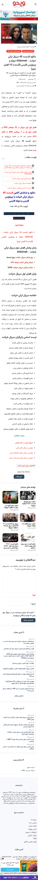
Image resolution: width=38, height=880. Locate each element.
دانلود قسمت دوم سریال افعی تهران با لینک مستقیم (28, 546)
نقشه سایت (32, 826)
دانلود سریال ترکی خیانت (26, 466)
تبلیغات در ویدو (31, 832)
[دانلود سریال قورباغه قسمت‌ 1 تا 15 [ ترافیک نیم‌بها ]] (28, 495)
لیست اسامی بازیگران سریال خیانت (19, 188)
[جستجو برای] (3, 5)
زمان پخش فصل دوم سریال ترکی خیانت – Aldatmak (18, 173)
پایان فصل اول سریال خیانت (21, 178)
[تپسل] (1, 874)
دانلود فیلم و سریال (23, 47)
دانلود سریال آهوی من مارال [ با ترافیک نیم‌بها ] (11, 507)
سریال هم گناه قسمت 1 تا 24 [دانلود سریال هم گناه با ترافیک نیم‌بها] (10, 526)
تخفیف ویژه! (10, 870)
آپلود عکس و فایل (30, 842)
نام (33, 595)
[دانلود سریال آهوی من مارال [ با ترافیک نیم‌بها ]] (10, 497)
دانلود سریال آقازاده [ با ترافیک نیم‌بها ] (28, 525)
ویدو (32, 47)
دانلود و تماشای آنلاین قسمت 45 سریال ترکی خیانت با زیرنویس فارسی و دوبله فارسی (18, 167)
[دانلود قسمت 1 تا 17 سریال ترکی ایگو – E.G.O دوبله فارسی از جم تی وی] (10, 537)
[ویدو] (19, 4)
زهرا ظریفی (30, 79)
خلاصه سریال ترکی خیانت (22, 183)
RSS (34, 838)
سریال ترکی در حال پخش (24, 443)
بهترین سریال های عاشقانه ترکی (21, 453)
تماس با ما (32, 823)
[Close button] (37, 874)
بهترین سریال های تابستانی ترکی (21, 458)
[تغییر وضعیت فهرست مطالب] (3, 159)
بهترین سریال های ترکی (24, 447)
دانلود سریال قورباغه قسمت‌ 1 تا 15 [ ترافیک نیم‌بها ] (28, 504)
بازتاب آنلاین (32, 835)
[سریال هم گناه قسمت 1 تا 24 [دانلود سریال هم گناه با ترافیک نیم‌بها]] (10, 517)
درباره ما (33, 819)
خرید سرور (30, 767)
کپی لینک (19, 477)
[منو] (35, 5)
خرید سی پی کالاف (27, 770)
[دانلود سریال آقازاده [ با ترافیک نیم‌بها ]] (28, 517)
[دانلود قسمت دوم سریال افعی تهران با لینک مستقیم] (28, 537)
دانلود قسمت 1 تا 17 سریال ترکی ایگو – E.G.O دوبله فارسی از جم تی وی (11, 546)
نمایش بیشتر (19, 696)
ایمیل (32, 604)
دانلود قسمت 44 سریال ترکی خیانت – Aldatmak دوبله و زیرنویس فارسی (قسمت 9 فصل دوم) (17, 237)
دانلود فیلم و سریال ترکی (13, 51)
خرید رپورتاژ (32, 829)
